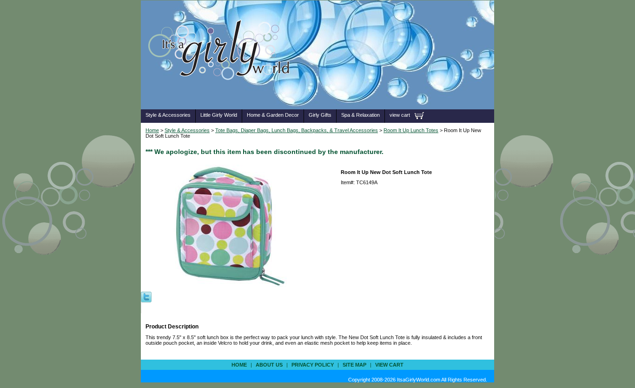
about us (269, 365)
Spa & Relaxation (360, 115)
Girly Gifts (320, 115)
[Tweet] (146, 296)
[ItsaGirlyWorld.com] (223, 94)
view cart (400, 115)
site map (354, 365)
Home (152, 130)
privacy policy (312, 365)
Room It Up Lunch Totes (411, 130)
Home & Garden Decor (273, 115)
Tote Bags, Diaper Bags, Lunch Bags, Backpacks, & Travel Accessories (296, 130)
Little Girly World (218, 115)
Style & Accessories (168, 115)
